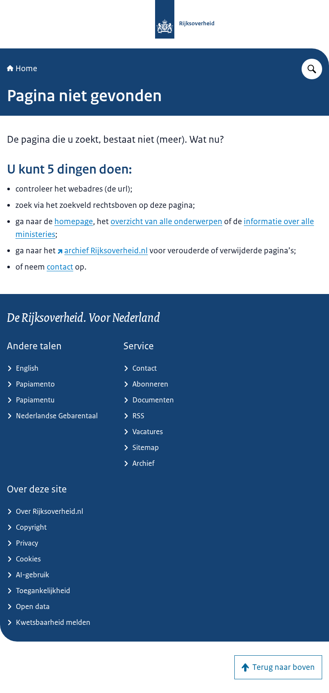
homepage (73, 221)
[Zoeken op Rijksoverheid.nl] (312, 69)
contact (60, 267)
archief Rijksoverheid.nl (106, 251)
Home (26, 68)
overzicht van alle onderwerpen (166, 221)
